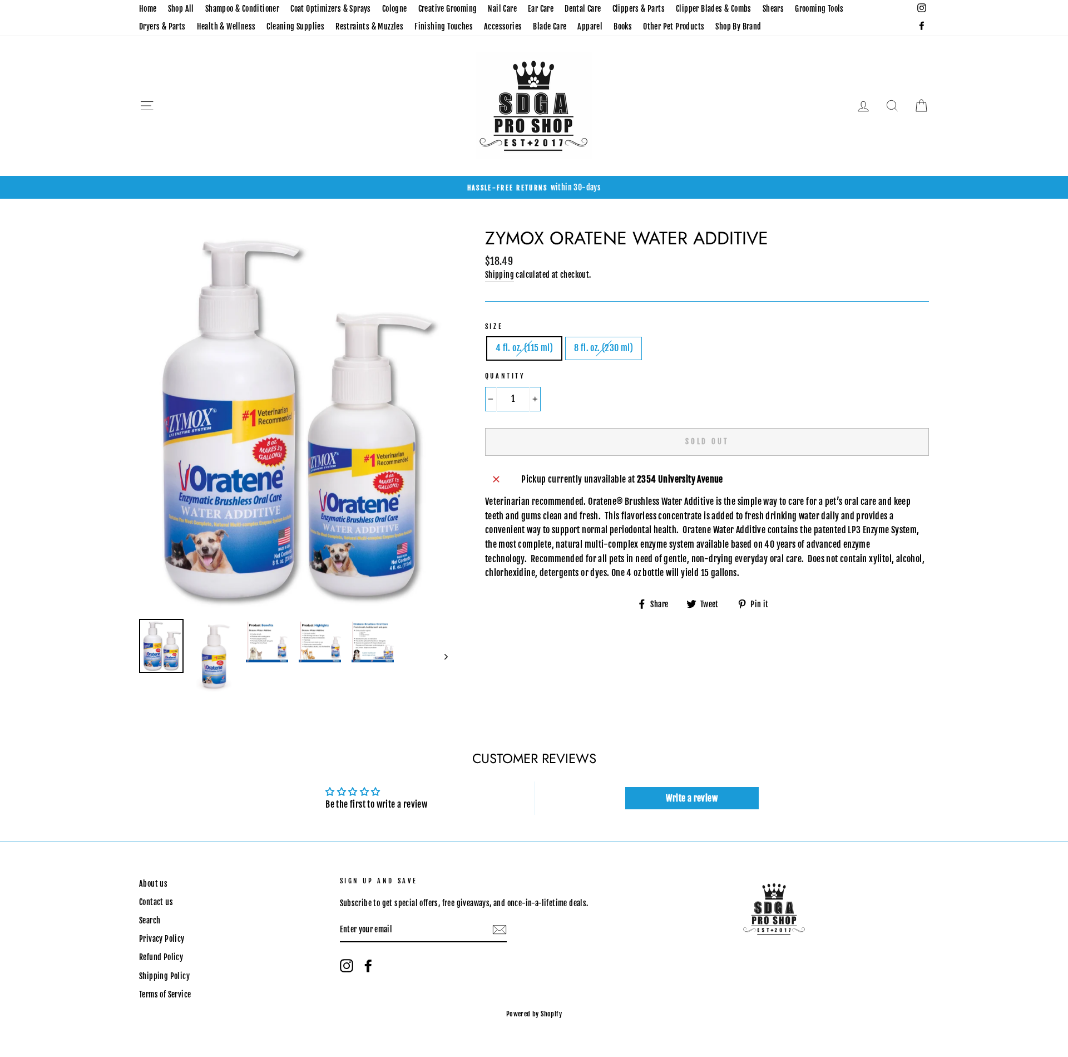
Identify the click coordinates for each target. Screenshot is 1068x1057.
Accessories (503, 26)
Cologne (394, 8)
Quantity (505, 376)
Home (148, 8)
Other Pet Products (673, 26)
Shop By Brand (738, 26)
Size (494, 326)
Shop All (181, 8)
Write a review (692, 798)
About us (153, 883)
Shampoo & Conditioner (242, 8)
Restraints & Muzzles (369, 26)
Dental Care (583, 8)
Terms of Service (165, 994)
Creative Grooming (447, 8)
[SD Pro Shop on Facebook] (368, 965)
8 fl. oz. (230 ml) (603, 347)
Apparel (589, 26)
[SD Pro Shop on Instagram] (346, 965)
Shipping (499, 274)
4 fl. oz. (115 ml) (524, 347)
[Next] (441, 657)
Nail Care (502, 8)
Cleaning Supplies (295, 26)
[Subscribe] (499, 930)
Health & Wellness (226, 26)
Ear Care (540, 8)
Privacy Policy (162, 938)
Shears (773, 8)
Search (149, 920)
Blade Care (549, 26)
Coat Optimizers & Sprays (330, 8)
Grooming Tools (819, 8)
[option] (534, 187)
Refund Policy (161, 957)
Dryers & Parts (162, 26)
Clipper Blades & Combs (713, 8)
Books (623, 26)
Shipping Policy (164, 976)
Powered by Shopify (534, 1014)
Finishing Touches (443, 26)
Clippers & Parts (638, 8)
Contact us (156, 902)
